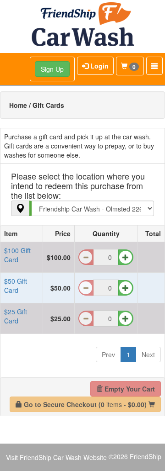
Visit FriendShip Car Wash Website (56, 457)
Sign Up (52, 69)
